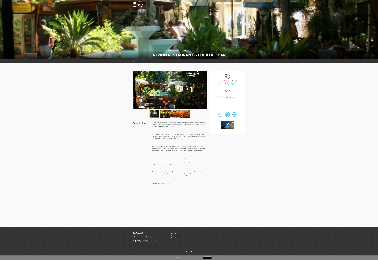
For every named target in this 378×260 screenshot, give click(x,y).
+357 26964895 (227, 84)
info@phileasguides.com (146, 241)
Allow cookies (207, 257)
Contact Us (174, 237)
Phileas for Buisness (176, 235)
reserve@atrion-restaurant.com (227, 100)
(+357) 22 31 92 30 (144, 237)
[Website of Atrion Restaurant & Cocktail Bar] (227, 116)
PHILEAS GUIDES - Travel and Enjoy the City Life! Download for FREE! (138, 4)
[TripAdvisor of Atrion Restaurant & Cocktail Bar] (234, 116)
